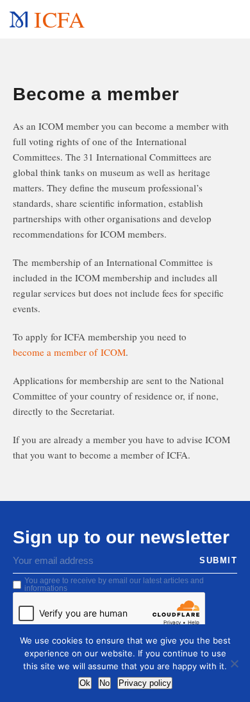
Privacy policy (145, 683)
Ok (84, 683)
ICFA (59, 19)
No (104, 683)
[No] (234, 663)
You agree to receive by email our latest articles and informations (114, 584)
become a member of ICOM (69, 352)
